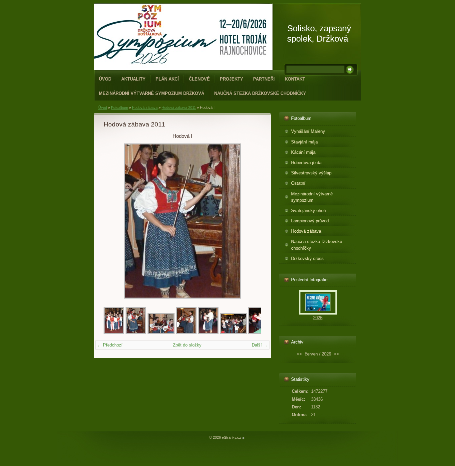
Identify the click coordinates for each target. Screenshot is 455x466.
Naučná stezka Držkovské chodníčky (260, 93)
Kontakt (295, 79)
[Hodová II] (161, 332)
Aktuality (133, 79)
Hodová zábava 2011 (179, 108)
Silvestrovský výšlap (311, 172)
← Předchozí (110, 345)
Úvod (105, 79)
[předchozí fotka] (114, 221)
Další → (259, 345)
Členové (199, 79)
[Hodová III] (186, 332)
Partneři (264, 79)
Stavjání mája (304, 141)
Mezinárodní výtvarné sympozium (312, 197)
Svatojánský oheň (308, 210)
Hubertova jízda (306, 162)
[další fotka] (250, 221)
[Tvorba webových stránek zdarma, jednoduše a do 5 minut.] (243, 437)
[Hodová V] (233, 332)
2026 (317, 317)
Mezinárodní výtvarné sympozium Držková (151, 93)
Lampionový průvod (310, 220)
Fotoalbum (119, 108)
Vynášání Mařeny (308, 131)
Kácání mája (303, 152)
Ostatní (298, 183)
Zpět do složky (187, 345)
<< (299, 353)
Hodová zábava (145, 108)
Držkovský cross (307, 258)
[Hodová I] (136, 332)
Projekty (231, 79)
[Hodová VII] (114, 332)
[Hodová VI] (258, 332)
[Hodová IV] (208, 332)
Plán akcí (167, 79)
